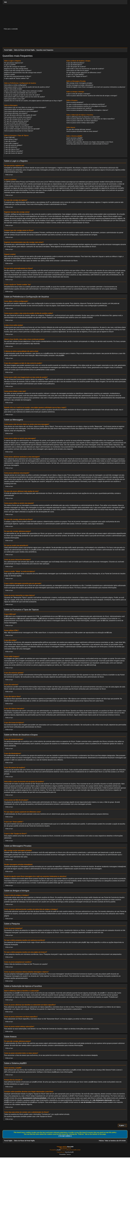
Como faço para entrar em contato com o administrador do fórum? (87, 144)
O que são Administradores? (75, 63)
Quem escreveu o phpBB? (74, 138)
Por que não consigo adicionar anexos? (16, 121)
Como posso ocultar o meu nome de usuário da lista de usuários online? (27, 87)
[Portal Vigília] (37, 27)
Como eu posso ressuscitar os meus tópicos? (18, 131)
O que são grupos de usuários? (76, 66)
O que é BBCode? (9, 137)
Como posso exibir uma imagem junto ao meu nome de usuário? (24, 97)
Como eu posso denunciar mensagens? (16, 125)
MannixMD (70, 1146)
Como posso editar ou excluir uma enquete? (18, 117)
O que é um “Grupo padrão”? (75, 74)
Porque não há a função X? (74, 140)
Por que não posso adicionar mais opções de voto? (20, 115)
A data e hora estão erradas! (13, 89)
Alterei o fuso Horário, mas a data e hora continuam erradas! (23, 91)
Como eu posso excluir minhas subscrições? (80, 123)
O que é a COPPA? (10, 65)
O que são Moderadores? (74, 65)
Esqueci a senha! (9, 74)
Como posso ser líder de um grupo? (77, 70)
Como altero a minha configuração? (15, 85)
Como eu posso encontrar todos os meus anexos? (82, 131)
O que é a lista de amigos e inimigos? (78, 94)
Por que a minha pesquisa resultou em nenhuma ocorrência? (85, 104)
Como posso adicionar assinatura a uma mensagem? (21, 111)
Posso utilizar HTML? (11, 139)
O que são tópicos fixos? (12, 149)
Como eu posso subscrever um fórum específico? (82, 121)
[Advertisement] (65, 40)
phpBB (61, 355)
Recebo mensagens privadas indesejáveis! (79, 85)
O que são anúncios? (10, 147)
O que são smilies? (10, 141)
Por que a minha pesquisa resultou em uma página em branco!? (86, 106)
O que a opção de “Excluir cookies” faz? (16, 78)
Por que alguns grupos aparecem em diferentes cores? (83, 72)
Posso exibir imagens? (11, 143)
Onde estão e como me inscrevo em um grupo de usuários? (85, 69)
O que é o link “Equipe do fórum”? (76, 76)
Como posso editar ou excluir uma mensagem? (19, 109)
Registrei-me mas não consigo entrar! (16, 69)
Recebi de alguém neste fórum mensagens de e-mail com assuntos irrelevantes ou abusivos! (95, 87)
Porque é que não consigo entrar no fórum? (17, 70)
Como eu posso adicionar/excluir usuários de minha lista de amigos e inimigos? (91, 95)
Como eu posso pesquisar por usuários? (79, 108)
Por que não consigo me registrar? (15, 66)
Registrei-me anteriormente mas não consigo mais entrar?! (23, 72)
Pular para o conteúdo (11, 29)
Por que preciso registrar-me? (13, 63)
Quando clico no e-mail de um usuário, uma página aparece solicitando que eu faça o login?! (33, 101)
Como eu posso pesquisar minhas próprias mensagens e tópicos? (87, 110)
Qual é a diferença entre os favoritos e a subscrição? (83, 117)
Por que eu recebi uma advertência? (15, 123)
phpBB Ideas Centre (95, 1082)
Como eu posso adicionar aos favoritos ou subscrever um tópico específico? (90, 119)
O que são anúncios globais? (13, 145)
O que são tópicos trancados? (13, 151)
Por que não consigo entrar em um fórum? (17, 119)
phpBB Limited (76, 1070)
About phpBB (51, 1072)
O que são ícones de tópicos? (13, 153)
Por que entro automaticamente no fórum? (17, 76)
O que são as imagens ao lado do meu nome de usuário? (22, 95)
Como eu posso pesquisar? (74, 102)
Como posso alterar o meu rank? (14, 99)
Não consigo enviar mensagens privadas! (79, 83)
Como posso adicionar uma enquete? (16, 113)
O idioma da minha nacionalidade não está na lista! (20, 93)
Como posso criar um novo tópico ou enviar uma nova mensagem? (25, 107)
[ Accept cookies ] (65, 1136)
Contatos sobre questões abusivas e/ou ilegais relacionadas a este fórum (89, 142)
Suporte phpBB (69, 1152)
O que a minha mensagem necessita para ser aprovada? (22, 129)
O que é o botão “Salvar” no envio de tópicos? (18, 127)
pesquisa (15, 1096)
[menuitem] (5, 2)
